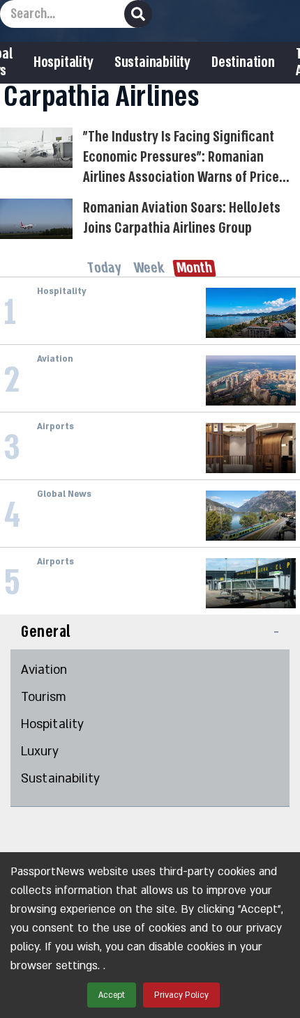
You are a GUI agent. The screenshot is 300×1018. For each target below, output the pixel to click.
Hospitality (63, 62)
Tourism (43, 697)
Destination (243, 62)
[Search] (138, 14)
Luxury (40, 751)
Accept (111, 995)
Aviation (44, 670)
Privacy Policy (181, 995)
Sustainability (152, 62)
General (46, 631)
